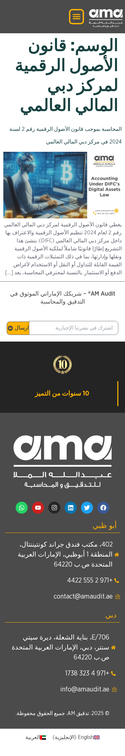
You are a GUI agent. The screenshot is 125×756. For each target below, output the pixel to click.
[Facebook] (103, 508)
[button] (76, 16)
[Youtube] (38, 508)
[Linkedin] (71, 508)
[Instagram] (54, 508)
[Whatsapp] (22, 508)
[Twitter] (87, 508)
